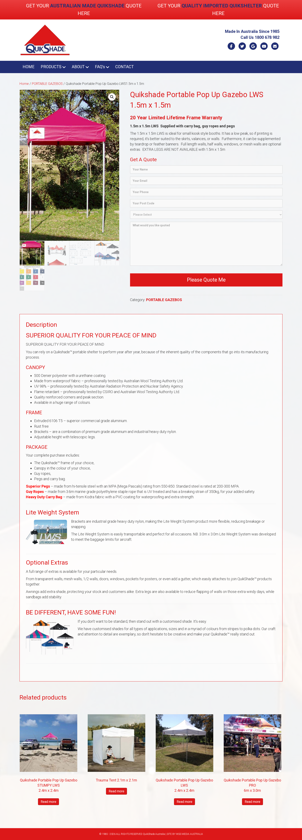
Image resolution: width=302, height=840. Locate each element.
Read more (48, 802)
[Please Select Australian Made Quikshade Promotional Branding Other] (206, 215)
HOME (29, 66)
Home (24, 84)
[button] (112, 97)
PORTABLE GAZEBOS (47, 84)
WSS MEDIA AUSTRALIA (189, 834)
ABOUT (78, 66)
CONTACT (124, 66)
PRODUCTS (51, 66)
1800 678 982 (267, 37)
